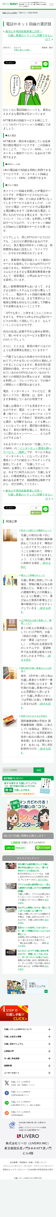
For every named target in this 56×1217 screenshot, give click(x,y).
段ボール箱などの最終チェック (36, 530)
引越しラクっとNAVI (9, 13)
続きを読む (43, 880)
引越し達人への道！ (22, 50)
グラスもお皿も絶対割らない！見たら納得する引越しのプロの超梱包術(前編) (34, 887)
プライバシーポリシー (12, 1166)
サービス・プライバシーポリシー (38, 1166)
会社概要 (14, 1162)
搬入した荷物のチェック (33, 575)
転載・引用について (37, 1162)
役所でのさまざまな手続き (34, 716)
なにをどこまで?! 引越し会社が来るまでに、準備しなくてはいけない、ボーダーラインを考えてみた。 (34, 954)
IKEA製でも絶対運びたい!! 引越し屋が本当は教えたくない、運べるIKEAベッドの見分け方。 (33, 867)
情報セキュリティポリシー (14, 1169)
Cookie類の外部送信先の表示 (40, 1169)
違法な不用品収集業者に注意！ (23, 31)
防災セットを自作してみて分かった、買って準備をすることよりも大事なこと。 (34, 930)
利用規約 (23, 1162)
